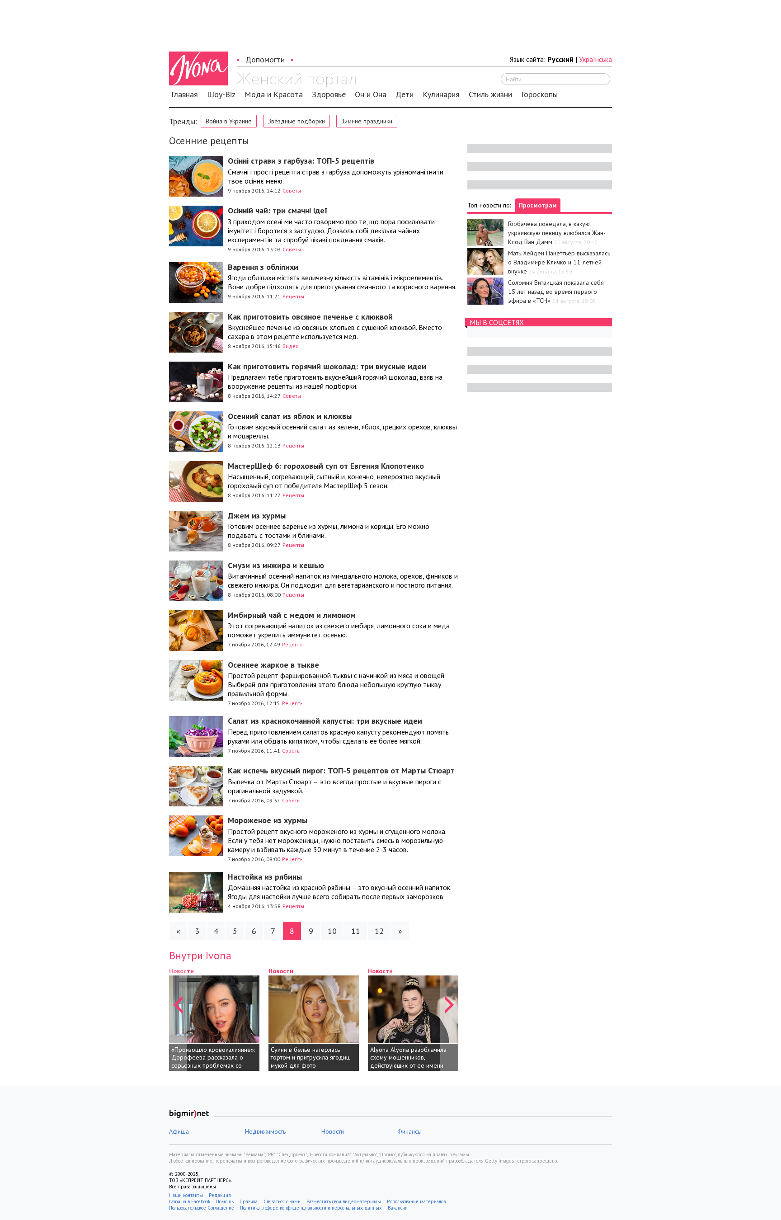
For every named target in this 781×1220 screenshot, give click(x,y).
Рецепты (293, 296)
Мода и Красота (274, 94)
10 (332, 931)
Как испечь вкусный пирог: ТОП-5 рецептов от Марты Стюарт (341, 770)
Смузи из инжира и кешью (276, 565)
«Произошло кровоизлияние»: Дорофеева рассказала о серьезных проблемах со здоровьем (213, 1062)
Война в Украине (229, 121)
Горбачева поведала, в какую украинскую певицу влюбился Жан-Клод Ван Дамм (557, 233)
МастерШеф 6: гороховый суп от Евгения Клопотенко (326, 466)
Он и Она (370, 94)
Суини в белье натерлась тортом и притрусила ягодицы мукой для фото (312, 1057)
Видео (290, 346)
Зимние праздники (366, 121)
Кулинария (441, 94)
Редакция (220, 1195)
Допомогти (265, 59)
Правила (249, 1201)
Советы (291, 190)
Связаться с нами (282, 1201)
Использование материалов (416, 1201)
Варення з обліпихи (263, 267)
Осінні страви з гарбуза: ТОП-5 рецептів (301, 160)
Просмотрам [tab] (538, 205)
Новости (280, 971)
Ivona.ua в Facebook (189, 1201)
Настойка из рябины (265, 876)
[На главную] (296, 80)
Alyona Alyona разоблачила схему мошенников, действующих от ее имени (408, 1057)
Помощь (225, 1201)
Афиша (179, 1131)
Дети (404, 94)
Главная (184, 94)
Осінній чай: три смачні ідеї (278, 210)
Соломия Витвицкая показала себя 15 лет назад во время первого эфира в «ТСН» (556, 291)
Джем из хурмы (257, 515)
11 (355, 931)
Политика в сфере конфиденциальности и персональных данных (311, 1208)
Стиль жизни (490, 94)
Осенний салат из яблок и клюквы (290, 416)
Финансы (409, 1131)
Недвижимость (265, 1131)
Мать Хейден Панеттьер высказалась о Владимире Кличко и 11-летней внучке (559, 262)
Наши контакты (186, 1195)
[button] (178, 1018)
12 (379, 931)
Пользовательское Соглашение (201, 1208)
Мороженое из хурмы (267, 820)
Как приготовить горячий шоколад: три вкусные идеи (327, 366)
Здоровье (329, 94)
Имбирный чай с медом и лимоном (292, 615)
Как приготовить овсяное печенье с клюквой (310, 316)
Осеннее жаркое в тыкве (273, 664)
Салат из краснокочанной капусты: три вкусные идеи (325, 721)
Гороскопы (539, 94)
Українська (595, 59)
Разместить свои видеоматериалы (343, 1201)
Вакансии (398, 1208)
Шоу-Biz (221, 94)
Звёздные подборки (296, 121)
